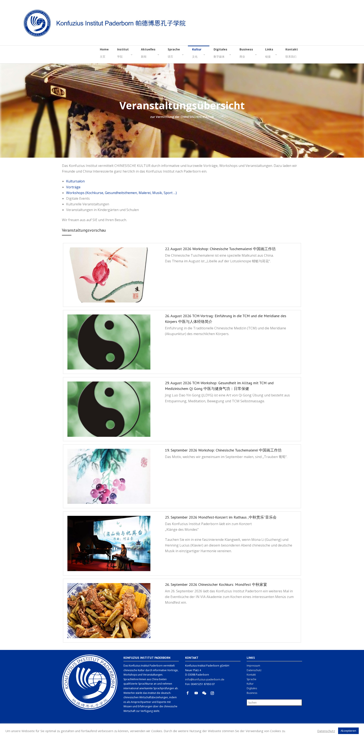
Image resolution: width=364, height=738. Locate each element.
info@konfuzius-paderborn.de (204, 679)
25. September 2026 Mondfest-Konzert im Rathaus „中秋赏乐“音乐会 (221, 517)
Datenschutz (254, 670)
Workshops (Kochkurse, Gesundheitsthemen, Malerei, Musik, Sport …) (121, 192)
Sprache (251, 679)
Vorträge (73, 187)
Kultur (250, 683)
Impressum (253, 665)
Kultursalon (75, 181)
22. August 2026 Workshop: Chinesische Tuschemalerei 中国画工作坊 (220, 248)
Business (252, 693)
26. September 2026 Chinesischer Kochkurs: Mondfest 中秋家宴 (216, 584)
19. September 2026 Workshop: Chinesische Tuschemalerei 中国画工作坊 (223, 450)
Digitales (252, 688)
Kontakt (251, 674)
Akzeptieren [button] (348, 731)
